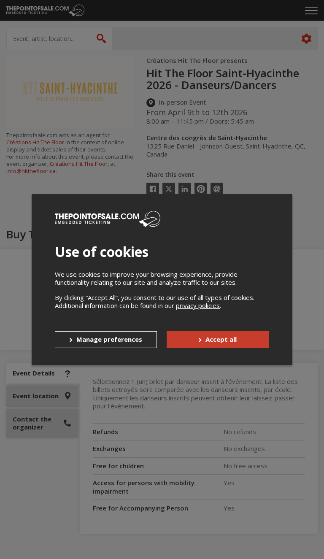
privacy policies (198, 305)
